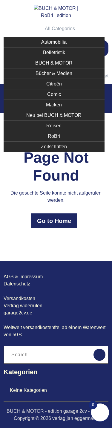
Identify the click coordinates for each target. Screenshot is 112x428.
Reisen (54, 125)
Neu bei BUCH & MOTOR (54, 115)
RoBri (54, 136)
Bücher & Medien (54, 73)
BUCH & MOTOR (54, 62)
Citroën (54, 83)
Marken (54, 104)
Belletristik (54, 52)
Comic (54, 94)
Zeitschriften (54, 146)
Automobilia (54, 42)
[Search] (99, 355)
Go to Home (54, 221)
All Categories (60, 28)
